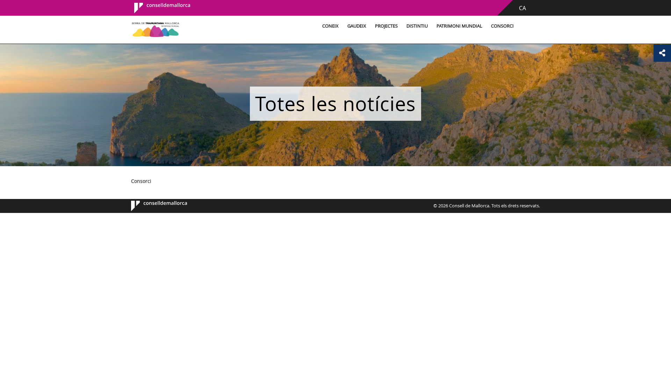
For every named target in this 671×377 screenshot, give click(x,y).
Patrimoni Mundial (459, 26)
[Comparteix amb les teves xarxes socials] (662, 53)
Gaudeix (356, 26)
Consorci (502, 26)
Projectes (386, 26)
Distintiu (417, 26)
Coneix (330, 26)
